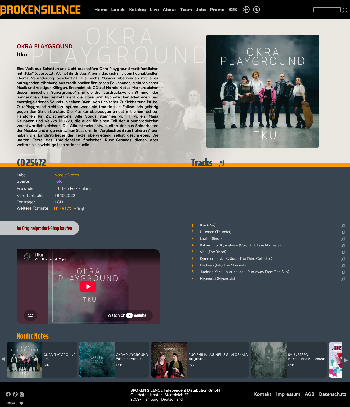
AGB (309, 394)
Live (154, 9)
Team (186, 9)
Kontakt (262, 394)
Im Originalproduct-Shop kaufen (44, 228)
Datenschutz (332, 394)
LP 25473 (62, 208)
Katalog (137, 9)
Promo (217, 9)
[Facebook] (8, 395)
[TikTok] (15, 395)
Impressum (288, 394)
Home (100, 9)
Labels (118, 9)
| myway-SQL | (15, 403)
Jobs (201, 9)
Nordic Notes (33, 336)
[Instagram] (22, 395)
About (169, 9)
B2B (232, 9)
